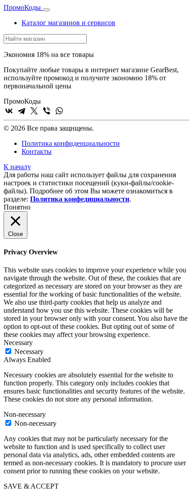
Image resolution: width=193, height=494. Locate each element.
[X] (34, 110)
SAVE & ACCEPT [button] (31, 486)
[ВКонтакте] (9, 110)
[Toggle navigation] (46, 10)
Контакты (37, 151)
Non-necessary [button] (25, 414)
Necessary (29, 351)
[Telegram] (21, 110)
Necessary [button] (18, 342)
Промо (22, 7)
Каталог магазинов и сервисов (68, 22)
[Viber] (46, 110)
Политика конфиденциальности (71, 143)
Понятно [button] (17, 207)
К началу (17, 166)
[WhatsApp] (59, 110)
